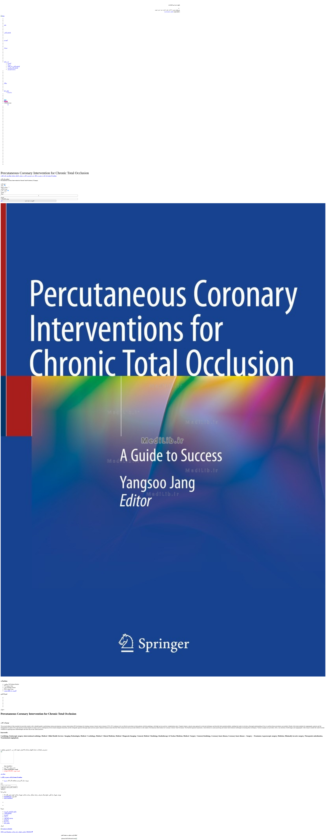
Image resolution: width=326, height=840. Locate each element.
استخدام (6, 819)
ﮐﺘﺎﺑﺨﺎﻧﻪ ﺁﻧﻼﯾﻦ (7, 32)
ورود (5, 100)
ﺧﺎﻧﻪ (5, 25)
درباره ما (9, 92)
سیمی (2, 192)
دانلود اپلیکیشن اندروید (10, 811)
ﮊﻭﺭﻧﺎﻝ (5, 48)
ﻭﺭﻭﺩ (5, 780)
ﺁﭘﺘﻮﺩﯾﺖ (6, 40)
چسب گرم (4, 190)
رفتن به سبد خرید (168, 11)
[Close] (179, 8)
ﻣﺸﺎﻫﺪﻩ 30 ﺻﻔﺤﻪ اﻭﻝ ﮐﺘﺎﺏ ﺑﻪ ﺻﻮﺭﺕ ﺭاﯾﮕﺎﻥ (45, 176)
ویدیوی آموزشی (11, 69)
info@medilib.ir (8, 798)
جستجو (3, 788)
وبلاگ (5, 83)
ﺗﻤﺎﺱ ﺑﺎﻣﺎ (6, 90)
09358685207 (8, 796)
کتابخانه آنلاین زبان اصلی (13, 66)
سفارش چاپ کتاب (6, 176)
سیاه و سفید (4, 187)
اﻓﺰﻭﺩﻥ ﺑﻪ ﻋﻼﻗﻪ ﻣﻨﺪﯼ (10, 690)
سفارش (3, 774)
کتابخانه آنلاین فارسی (12, 68)
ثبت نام (6, 101)
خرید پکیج (6, 61)
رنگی (2, 185)
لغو (2, 200)
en (8, 104)
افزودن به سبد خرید (29, 200)
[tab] (163, 777)
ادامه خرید (176, 11)
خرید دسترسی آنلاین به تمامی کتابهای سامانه (23, 176)
